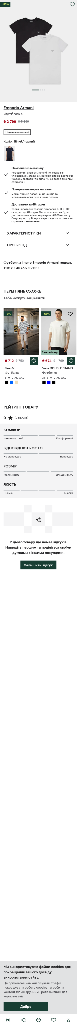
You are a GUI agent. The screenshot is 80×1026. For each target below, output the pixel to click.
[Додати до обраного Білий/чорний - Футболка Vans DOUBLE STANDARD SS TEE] (70, 313)
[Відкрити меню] (23, 1020)
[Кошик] (38, 1020)
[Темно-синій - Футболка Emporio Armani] (10, 153)
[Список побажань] (53, 1020)
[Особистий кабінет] (68, 1020)
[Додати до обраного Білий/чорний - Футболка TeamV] (32, 313)
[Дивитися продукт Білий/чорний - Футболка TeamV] (21, 331)
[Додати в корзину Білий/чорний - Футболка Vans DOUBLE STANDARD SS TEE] (71, 361)
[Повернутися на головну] (8, 1020)
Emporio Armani (19, 108)
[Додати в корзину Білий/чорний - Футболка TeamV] (34, 361)
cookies (57, 966)
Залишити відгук (38, 565)
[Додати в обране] (72, 4)
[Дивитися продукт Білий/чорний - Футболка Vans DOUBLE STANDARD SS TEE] (58, 331)
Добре (25, 1006)
